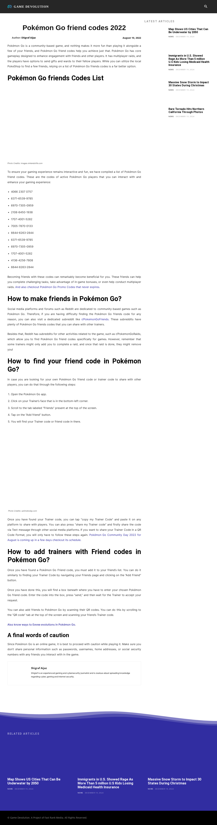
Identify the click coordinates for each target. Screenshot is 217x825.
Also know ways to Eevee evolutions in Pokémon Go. (41, 624)
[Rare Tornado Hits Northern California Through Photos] (155, 118)
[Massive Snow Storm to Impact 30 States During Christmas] (155, 91)
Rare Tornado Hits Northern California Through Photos (186, 110)
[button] (206, 7)
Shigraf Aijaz (28, 37)
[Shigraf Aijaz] (9, 37)
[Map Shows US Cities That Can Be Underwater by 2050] (155, 38)
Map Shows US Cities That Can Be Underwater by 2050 (188, 31)
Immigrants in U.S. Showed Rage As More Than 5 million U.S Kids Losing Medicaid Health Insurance (189, 60)
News (171, 36)
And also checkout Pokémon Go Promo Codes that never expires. (57, 287)
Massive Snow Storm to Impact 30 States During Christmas (189, 84)
